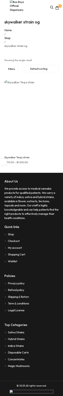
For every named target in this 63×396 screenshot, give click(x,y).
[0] (57, 8)
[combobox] (40, 69)
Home (8, 30)
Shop (7, 38)
